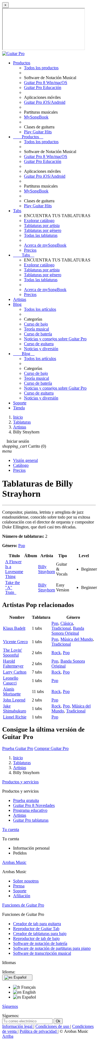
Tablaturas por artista (42, 225)
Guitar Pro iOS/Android (44, 102)
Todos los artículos (40, 309)
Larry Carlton (14, 672)
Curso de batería (38, 334)
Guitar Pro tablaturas (30, 820)
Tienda (19, 408)
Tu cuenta (10, 829)
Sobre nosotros (26, 881)
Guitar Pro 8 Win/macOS (45, 82)
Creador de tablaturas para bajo (39, 933)
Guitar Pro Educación (42, 87)
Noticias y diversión (41, 348)
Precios (30, 250)
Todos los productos (41, 67)
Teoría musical (36, 329)
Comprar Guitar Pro (51, 748)
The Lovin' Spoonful (12, 652)
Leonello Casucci (10, 680)
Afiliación (21, 895)
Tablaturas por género (42, 230)
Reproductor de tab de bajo (36, 938)
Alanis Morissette (12, 691)
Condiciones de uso (52, 1026)
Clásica (66, 623)
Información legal (17, 1026)
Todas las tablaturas (40, 235)
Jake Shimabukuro (14, 708)
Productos (21, 63)
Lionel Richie (14, 717)
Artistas (19, 299)
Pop (21, 545)
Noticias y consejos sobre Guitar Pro (55, 339)
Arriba (7, 1036)
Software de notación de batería (40, 943)
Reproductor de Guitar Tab (36, 928)
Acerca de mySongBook (45, 245)
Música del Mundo (76, 639)
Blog (17, 304)
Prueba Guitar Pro (17, 748)
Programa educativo (30, 810)
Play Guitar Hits (38, 132)
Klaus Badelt (14, 628)
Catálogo (21, 465)
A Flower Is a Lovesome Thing (14, 569)
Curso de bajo (36, 324)
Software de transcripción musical (42, 953)
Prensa (18, 886)
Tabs (17, 210)
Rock (56, 652)
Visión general (25, 460)
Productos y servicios (20, 782)
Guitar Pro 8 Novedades (34, 805)
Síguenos (10, 1006)
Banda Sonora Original (67, 630)
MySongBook (36, 117)
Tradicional (61, 628)
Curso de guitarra (39, 343)
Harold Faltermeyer (13, 663)
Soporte (19, 403)
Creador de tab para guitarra (37, 923)
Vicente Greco (15, 641)
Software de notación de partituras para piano (52, 948)
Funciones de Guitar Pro (23, 905)
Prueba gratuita (26, 800)
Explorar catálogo (39, 220)
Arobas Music (14, 862)
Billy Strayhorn (46, 569)
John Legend (14, 700)
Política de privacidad (39, 1031)
